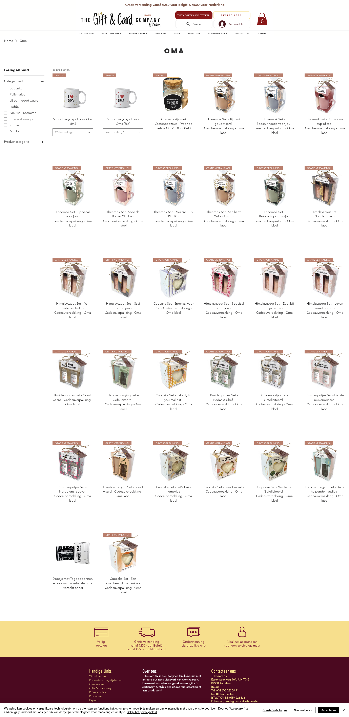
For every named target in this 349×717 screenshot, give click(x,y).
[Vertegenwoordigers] (182, 3)
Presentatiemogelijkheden (103, 680)
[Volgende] (268, 5)
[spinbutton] (72, 142)
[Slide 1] (163, 4)
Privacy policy (97, 692)
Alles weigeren (302, 710)
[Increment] (89, 142)
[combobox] (73, 132)
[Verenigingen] (186, 3)
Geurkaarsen (97, 684)
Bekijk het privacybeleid (142, 712)
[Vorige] (81, 5)
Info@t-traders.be (222, 694)
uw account (243, 642)
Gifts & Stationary (100, 688)
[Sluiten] (344, 710)
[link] (262, 19)
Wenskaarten (97, 676)
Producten (96, 696)
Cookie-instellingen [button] (275, 710)
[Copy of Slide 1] (177, 3)
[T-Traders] (168, 3)
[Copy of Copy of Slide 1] (172, 3)
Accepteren (328, 710)
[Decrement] (55, 142)
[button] (87, 33)
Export (93, 700)
